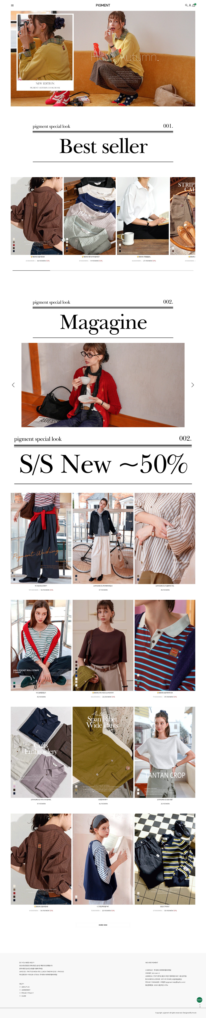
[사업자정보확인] (177, 979)
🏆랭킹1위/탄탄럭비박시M (165, 693)
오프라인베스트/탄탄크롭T (165, 800)
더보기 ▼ (103, 925)
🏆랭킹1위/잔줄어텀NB (38, 257)
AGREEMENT (25, 990)
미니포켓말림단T (41, 693)
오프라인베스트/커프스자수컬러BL (41, 800)
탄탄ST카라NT (165, 907)
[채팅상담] (199, 1000)
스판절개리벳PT (103, 800)
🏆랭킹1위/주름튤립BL (144, 257)
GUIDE (23, 996)
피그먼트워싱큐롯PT (41, 586)
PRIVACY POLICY (27, 993)
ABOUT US (25, 987)
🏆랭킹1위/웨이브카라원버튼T (91, 257)
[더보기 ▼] (103, 925)
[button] (14, 217)
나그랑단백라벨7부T (103, 907)
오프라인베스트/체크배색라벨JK (103, 586)
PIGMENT (103, 5)
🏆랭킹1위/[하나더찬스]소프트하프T (103, 693)
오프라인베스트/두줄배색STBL (165, 586)
